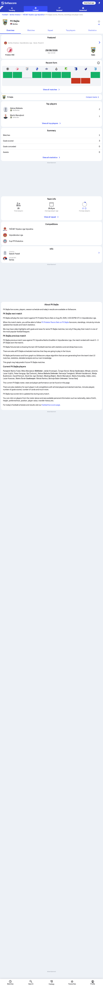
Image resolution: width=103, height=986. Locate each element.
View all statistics (50, 157)
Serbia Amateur (15, 15)
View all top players (50, 123)
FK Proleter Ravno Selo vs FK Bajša (55, 322)
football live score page (51, 405)
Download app (89, 3)
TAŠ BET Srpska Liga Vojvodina (33, 15)
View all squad (50, 217)
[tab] (10, 30)
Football (5, 15)
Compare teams (91, 97)
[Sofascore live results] (11, 3)
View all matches (50, 90)
